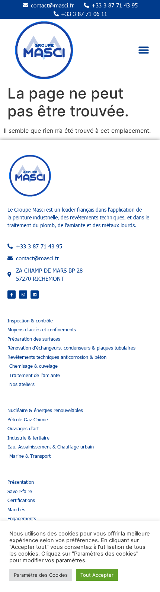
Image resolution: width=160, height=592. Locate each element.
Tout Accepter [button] (96, 575)
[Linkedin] (35, 294)
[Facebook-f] (11, 294)
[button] (143, 50)
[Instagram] (23, 294)
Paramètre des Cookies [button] (41, 575)
